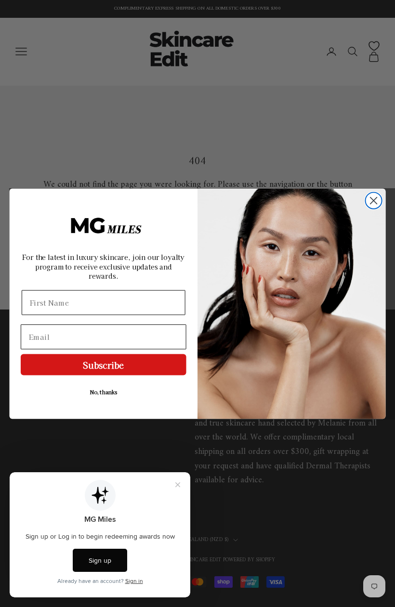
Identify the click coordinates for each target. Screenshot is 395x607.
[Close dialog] (374, 200)
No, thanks (103, 392)
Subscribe (103, 364)
